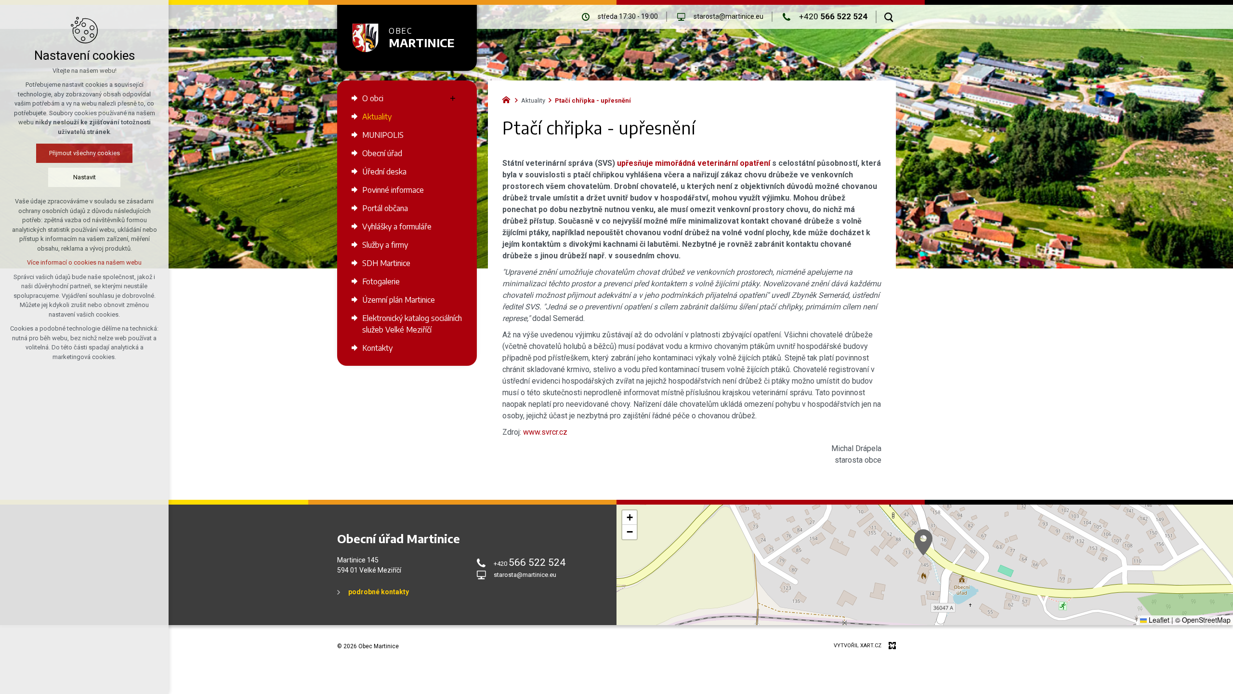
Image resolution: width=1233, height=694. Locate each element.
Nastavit (84, 177)
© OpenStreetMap (1203, 620)
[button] (923, 542)
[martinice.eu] (508, 99)
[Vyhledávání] (888, 17)
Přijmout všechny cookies (84, 153)
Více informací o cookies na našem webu (84, 262)
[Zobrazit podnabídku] (452, 98)
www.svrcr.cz (545, 432)
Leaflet (1158, 620)
